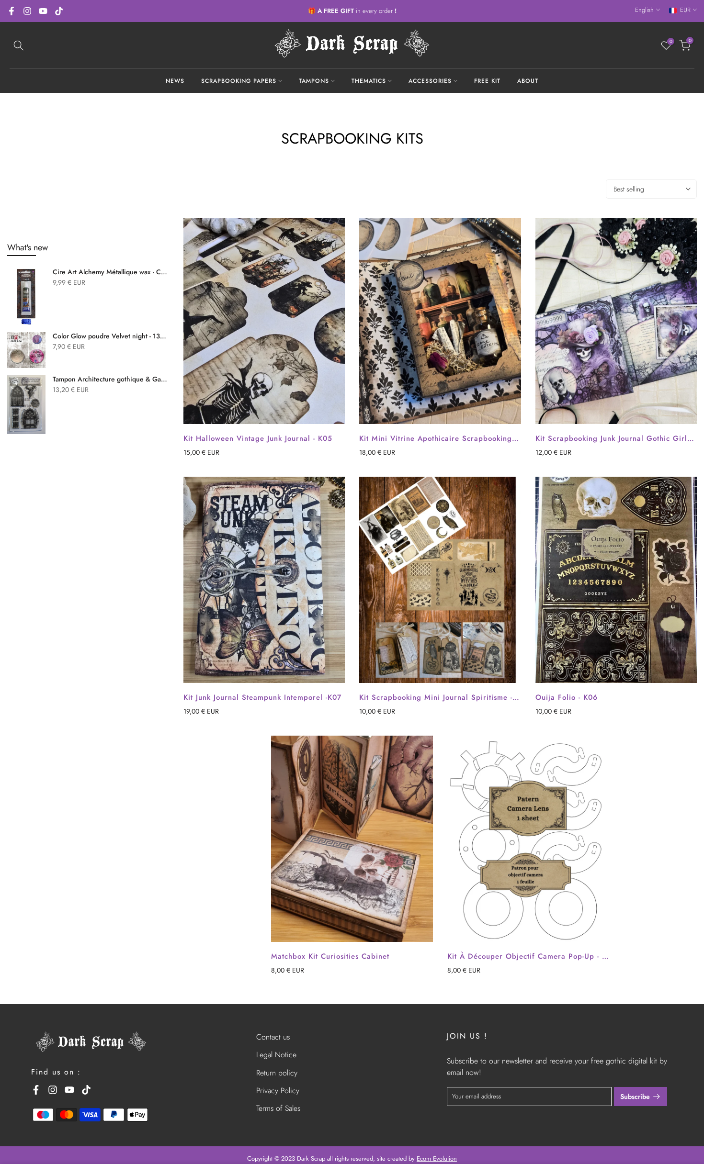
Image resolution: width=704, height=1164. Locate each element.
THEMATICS (369, 81)
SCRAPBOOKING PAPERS (238, 81)
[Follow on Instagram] (27, 11)
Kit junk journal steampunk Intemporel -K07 (262, 697)
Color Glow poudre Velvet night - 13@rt (111, 336)
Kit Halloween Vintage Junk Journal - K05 (257, 438)
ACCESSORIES (430, 81)
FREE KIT (487, 81)
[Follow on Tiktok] (59, 11)
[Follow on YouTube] (43, 11)
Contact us (273, 1036)
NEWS (175, 81)
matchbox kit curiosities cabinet (330, 956)
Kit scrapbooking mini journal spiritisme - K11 (443, 697)
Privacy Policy (277, 1090)
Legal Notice (276, 1054)
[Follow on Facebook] (11, 11)
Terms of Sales (278, 1108)
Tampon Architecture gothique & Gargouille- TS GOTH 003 (111, 379)
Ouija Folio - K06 (566, 697)
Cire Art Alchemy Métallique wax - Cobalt (111, 272)
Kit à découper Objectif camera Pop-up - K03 (531, 956)
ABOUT (527, 81)
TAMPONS (314, 81)
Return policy (276, 1072)
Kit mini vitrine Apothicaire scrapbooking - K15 (446, 438)
